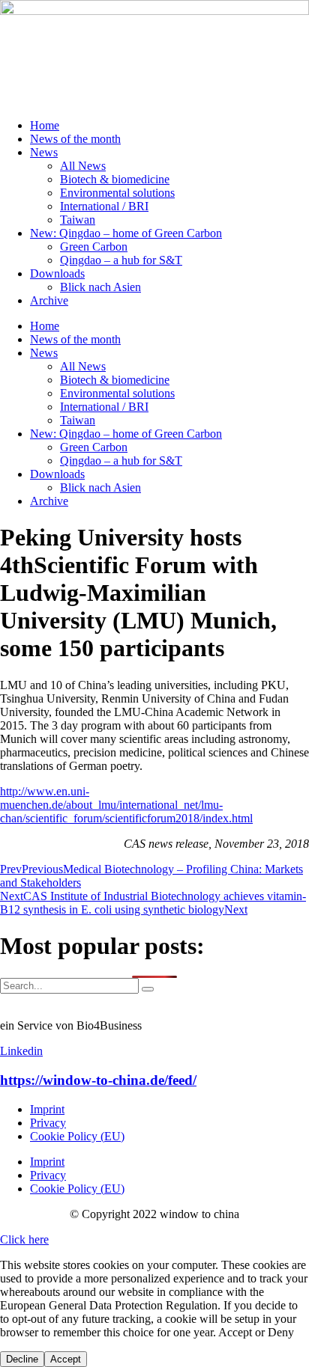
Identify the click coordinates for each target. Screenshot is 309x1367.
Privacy (48, 1122)
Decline (22, 1359)
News (44, 152)
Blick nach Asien (100, 287)
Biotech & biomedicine (115, 179)
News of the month (75, 138)
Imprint (47, 1109)
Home (44, 125)
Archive (49, 300)
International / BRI (104, 206)
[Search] (148, 989)
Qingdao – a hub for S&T (121, 260)
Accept (65, 1359)
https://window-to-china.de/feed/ (98, 1080)
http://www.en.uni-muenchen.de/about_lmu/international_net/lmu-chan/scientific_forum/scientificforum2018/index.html (126, 805)
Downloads (57, 273)
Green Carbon (94, 246)
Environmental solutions (117, 192)
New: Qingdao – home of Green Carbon (126, 233)
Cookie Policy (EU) (77, 1136)
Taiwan (77, 219)
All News (83, 165)
